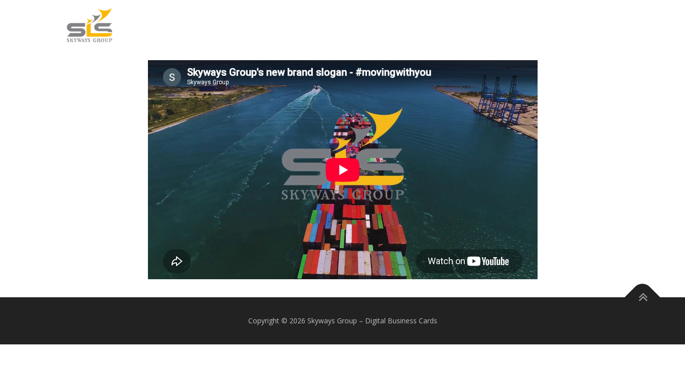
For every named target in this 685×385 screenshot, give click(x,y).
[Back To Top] (642, 297)
